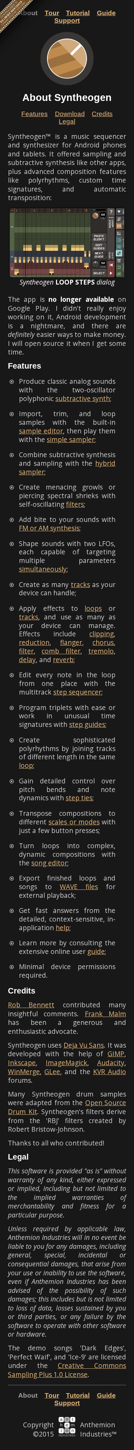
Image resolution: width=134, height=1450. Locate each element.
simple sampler (70, 439)
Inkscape (22, 1062)
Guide (106, 13)
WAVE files (79, 886)
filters (75, 504)
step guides (87, 724)
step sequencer (77, 692)
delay (27, 659)
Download (70, 113)
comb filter (61, 651)
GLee (52, 1071)
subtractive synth (82, 398)
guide (96, 951)
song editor (49, 862)
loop (26, 765)
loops (93, 608)
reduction (34, 642)
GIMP (116, 1053)
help (62, 927)
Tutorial (78, 13)
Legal (67, 121)
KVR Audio (109, 1071)
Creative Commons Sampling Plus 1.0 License (67, 1370)
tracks (80, 584)
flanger (71, 642)
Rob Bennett (31, 1004)
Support (67, 20)
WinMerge (24, 1071)
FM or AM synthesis (49, 528)
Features (34, 113)
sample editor (41, 430)
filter (26, 651)
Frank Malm (105, 1013)
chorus (103, 642)
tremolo (101, 651)
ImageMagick (66, 1062)
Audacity (110, 1062)
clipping (101, 633)
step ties (79, 797)
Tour (52, 13)
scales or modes (74, 821)
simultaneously (43, 569)
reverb (63, 659)
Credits (102, 113)
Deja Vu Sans (84, 1045)
